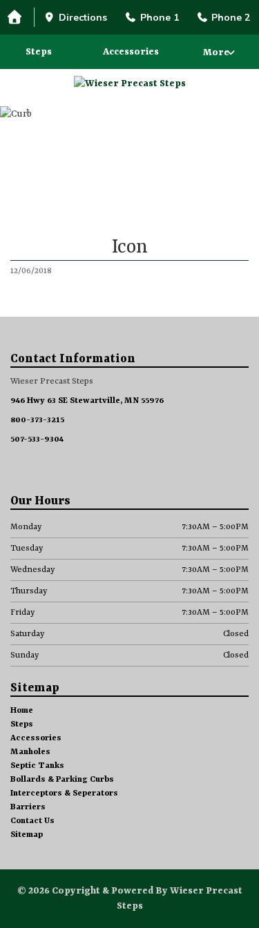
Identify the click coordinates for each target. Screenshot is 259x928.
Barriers (28, 807)
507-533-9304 (37, 439)
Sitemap (26, 835)
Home (21, 710)
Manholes (30, 752)
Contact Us (32, 821)
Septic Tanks (37, 766)
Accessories (131, 51)
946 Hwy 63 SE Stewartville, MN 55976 (87, 401)
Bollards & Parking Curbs (62, 779)
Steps (39, 51)
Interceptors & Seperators (64, 793)
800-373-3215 (37, 420)
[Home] (17, 18)
